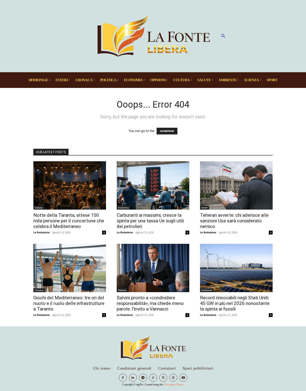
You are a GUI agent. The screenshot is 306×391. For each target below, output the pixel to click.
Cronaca (39, 290)
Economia (123, 207)
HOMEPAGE (167, 131)
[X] (163, 378)
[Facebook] (123, 378)
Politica (122, 290)
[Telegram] (143, 378)
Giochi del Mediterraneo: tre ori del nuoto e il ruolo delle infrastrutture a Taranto (68, 303)
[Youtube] (183, 378)
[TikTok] (153, 378)
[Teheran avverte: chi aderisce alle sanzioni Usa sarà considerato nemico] (236, 185)
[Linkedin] (133, 378)
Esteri (204, 207)
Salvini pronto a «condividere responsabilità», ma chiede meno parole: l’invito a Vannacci (150, 303)
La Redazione (41, 232)
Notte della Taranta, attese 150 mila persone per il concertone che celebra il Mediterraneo (68, 220)
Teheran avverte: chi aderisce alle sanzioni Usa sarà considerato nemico (234, 220)
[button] (223, 36)
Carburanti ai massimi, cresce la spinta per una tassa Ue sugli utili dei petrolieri (150, 220)
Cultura (39, 207)
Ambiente (206, 290)
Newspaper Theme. (174, 384)
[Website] (173, 378)
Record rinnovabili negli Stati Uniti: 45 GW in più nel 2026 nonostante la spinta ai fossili (234, 303)
